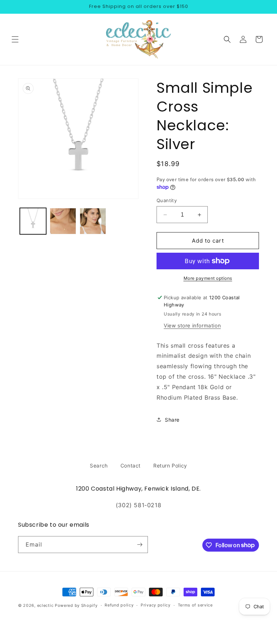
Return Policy (170, 465)
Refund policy (119, 605)
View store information (192, 325)
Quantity (167, 200)
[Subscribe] (140, 544)
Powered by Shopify (76, 605)
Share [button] (172, 420)
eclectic (45, 605)
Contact (130, 465)
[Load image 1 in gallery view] (33, 221)
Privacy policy (156, 605)
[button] (15, 39)
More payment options (208, 278)
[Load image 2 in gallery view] (63, 221)
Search (99, 465)
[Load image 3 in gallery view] (93, 221)
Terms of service (195, 605)
